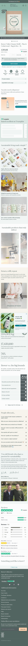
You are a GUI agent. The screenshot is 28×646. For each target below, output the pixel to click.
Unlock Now (20, 325)
